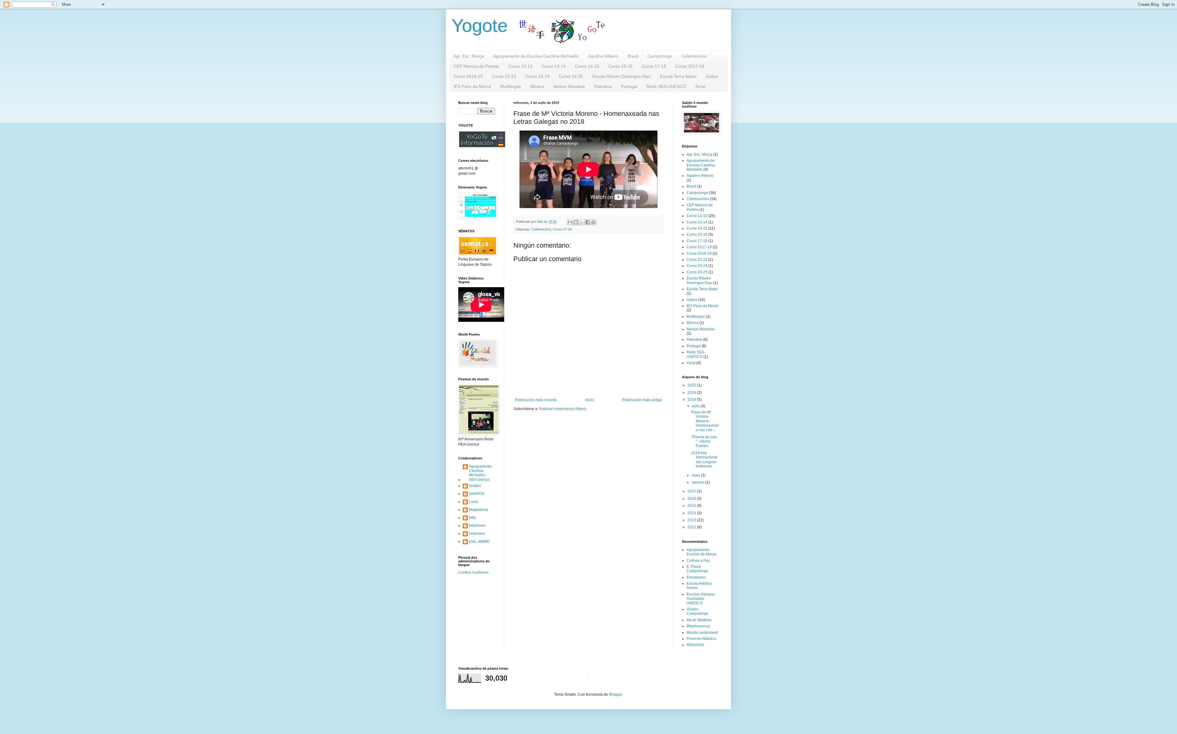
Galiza (712, 76)
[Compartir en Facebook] (588, 222)
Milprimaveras (698, 626)
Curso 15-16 (620, 66)
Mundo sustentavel (702, 632)
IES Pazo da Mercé (472, 86)
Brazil (632, 56)
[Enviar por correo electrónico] (570, 222)
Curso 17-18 (654, 66)
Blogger (615, 694)
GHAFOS (476, 494)
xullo (696, 406)
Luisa (473, 502)
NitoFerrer (477, 525)
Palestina (603, 86)
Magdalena (478, 510)
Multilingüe (510, 86)
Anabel (475, 486)
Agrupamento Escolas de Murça (701, 552)
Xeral (700, 86)
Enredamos (696, 577)
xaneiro (698, 482)
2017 (692, 491)
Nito (472, 517)
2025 (692, 385)
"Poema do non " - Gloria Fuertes (704, 441)
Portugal (629, 86)
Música (537, 86)
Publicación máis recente (536, 400)
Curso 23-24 (537, 76)
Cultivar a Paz (698, 560)
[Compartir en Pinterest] (593, 222)
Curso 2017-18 (689, 66)
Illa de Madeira (699, 620)
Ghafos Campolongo (697, 611)
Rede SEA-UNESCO (666, 86)
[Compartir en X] (582, 222)
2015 (692, 506)
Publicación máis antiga (642, 400)
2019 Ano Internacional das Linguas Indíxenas (704, 459)
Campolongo (659, 56)
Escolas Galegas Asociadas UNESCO (701, 598)
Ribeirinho (695, 645)
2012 (692, 527)
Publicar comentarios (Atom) (562, 409)
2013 (692, 520)
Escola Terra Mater (678, 76)
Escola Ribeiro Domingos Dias (621, 76)
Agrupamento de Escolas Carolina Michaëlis (536, 56)
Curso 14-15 (587, 66)
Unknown (477, 533)
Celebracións (694, 56)
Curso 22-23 (504, 76)
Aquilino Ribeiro (603, 56)
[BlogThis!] (576, 222)
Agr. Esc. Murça (468, 56)
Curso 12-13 (520, 66)
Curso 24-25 (571, 76)
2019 (692, 399)
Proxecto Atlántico (701, 639)
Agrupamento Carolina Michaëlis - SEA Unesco (480, 473)
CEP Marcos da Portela (476, 66)
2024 (692, 392)
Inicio (589, 400)
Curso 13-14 (554, 66)
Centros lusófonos (473, 572)
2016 (692, 498)
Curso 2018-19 (468, 76)
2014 (692, 513)
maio (696, 475)
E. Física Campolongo (697, 569)
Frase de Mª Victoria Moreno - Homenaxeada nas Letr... (704, 421)
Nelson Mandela (569, 86)
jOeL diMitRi (479, 541)
